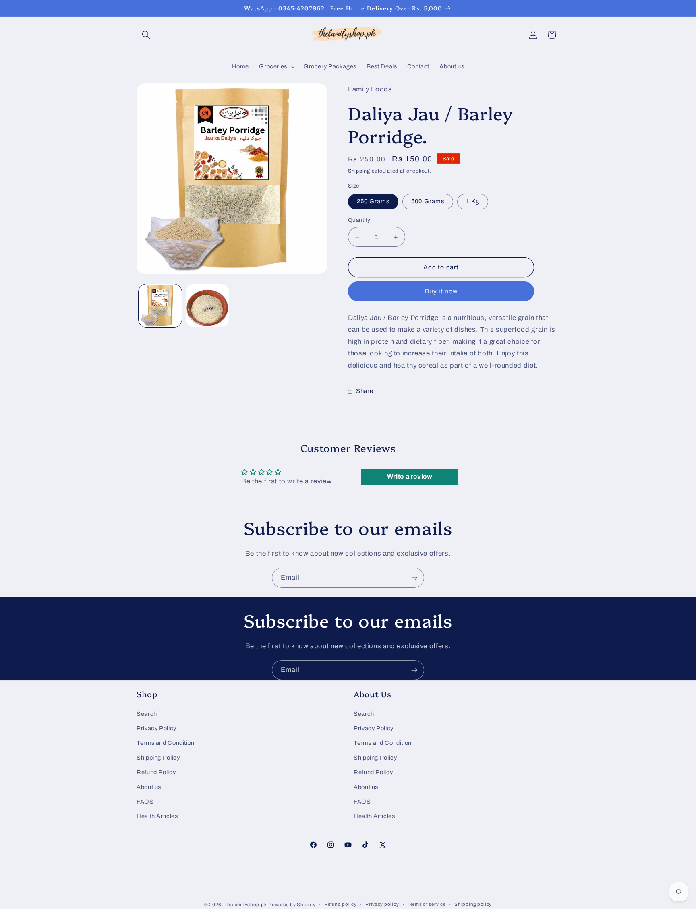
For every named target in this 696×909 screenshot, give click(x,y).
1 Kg (472, 201)
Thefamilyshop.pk (245, 904)
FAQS (145, 801)
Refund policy (340, 904)
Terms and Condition (166, 743)
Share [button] (364, 391)
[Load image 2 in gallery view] (207, 305)
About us (149, 786)
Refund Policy (156, 772)
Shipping (359, 171)
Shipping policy (473, 904)
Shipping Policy (158, 757)
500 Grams (427, 201)
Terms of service (427, 904)
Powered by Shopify (291, 904)
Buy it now (441, 291)
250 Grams (373, 201)
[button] (146, 34)
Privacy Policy (156, 728)
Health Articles (157, 816)
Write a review (410, 476)
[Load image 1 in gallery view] (160, 305)
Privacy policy (382, 904)
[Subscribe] (414, 577)
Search (147, 713)
